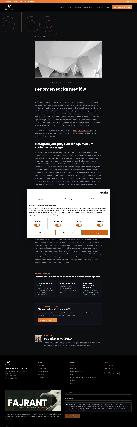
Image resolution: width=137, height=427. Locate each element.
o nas (69, 7)
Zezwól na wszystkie (95, 233)
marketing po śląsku (76, 371)
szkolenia (73, 369)
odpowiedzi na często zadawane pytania (83, 377)
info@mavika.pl (108, 369)
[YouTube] (131, 1)
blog (71, 374)
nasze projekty (87, 7)
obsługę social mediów (82, 130)
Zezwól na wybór (68, 233)
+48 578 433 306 (12, 1)
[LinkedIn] (128, 1)
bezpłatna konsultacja (122, 7)
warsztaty (99, 7)
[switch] (58, 225)
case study (77, 7)
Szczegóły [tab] (68, 199)
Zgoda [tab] (40, 199)
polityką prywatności (97, 404)
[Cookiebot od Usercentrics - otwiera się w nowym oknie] (100, 192)
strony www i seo (43, 377)
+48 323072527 (108, 366)
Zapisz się (71, 416)
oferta (62, 7)
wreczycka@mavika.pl (28, 1)
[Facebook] (123, 1)
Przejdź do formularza (47, 320)
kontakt (107, 7)
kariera (72, 380)
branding (41, 374)
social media (42, 369)
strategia (41, 366)
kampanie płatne (43, 371)
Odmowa (42, 233)
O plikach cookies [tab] (96, 199)
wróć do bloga (41, 37)
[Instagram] (125, 1)
